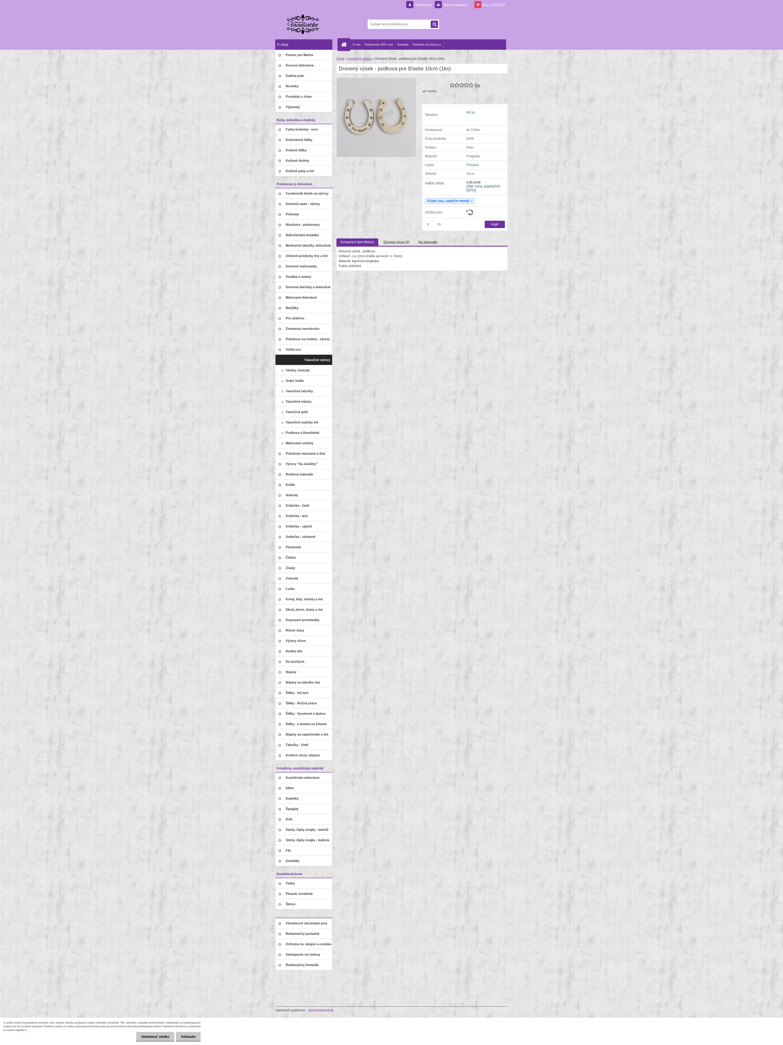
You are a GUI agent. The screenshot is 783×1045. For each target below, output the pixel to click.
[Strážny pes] (469, 211)
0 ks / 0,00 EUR (494, 5)
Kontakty (403, 44)
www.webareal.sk (321, 1010)
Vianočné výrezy (360, 58)
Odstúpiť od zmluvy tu (427, 44)
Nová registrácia (455, 5)
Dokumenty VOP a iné (379, 44)
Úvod (340, 58)
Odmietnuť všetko (155, 1036)
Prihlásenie (424, 5)
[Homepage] (345, 44)
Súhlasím (188, 1036)
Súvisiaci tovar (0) (396, 242)
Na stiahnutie (428, 242)
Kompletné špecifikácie (357, 242)
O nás (356, 44)
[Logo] (303, 24)
